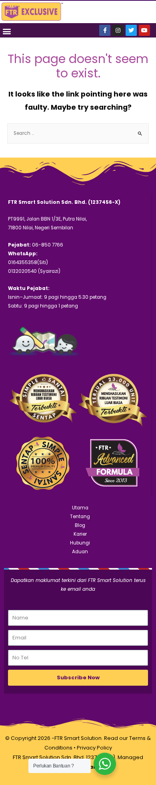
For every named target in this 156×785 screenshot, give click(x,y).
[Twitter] (131, 30)
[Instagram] (118, 30)
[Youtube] (144, 30)
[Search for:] (78, 133)
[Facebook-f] (104, 30)
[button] (6, 30)
